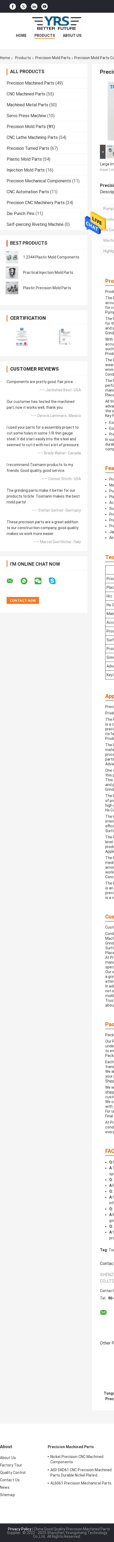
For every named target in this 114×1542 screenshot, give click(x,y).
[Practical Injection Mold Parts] (12, 272)
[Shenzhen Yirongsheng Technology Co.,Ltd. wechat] (41, 581)
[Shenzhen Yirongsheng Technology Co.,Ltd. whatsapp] (27, 581)
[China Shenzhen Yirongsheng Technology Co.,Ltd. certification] (22, 336)
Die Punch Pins (20, 213)
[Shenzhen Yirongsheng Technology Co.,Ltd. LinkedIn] (34, 6)
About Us (72, 35)
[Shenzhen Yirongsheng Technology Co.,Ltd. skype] (55, 581)
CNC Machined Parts (26, 93)
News (5, 1487)
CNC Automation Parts (28, 191)
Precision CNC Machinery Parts (36, 202)
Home (21, 35)
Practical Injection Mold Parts (48, 272)
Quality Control (13, 1472)
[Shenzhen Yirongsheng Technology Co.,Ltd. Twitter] (23, 6)
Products (44, 35)
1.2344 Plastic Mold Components (51, 257)
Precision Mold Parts (53, 58)
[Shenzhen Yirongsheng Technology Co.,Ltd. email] (13, 581)
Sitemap (7, 1495)
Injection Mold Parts (26, 170)
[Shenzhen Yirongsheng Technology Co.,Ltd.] (57, 23)
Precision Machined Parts (30, 83)
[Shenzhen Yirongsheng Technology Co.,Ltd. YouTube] (44, 6)
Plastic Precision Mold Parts (47, 288)
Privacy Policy (19, 1529)
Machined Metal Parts (27, 104)
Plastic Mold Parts (24, 159)
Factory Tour (11, 1465)
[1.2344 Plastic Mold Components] (12, 257)
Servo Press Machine (26, 115)
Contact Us (10, 1480)
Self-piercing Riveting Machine (35, 224)
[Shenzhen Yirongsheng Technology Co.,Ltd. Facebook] (12, 6)
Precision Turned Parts (28, 148)
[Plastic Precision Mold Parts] (12, 288)
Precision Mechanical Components (39, 180)
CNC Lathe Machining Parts (32, 137)
